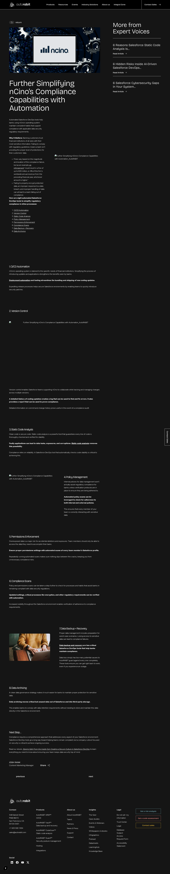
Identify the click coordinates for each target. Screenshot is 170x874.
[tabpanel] (137, 65)
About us (71, 810)
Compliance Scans (21, 225)
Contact (12, 810)
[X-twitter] (27, 862)
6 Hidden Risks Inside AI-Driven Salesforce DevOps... (135, 66)
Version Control (20, 213)
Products (40, 810)
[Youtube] (22, 862)
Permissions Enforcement (24, 222)
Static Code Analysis (22, 216)
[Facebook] (17, 862)
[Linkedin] (12, 862)
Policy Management (22, 219)
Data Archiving (20, 231)
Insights (92, 810)
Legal (119, 810)
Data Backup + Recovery (24, 228)
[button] (50, 4)
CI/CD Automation (21, 210)
